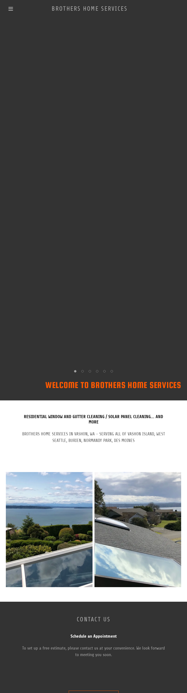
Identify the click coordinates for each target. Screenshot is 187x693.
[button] (11, 9)
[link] (89, 9)
